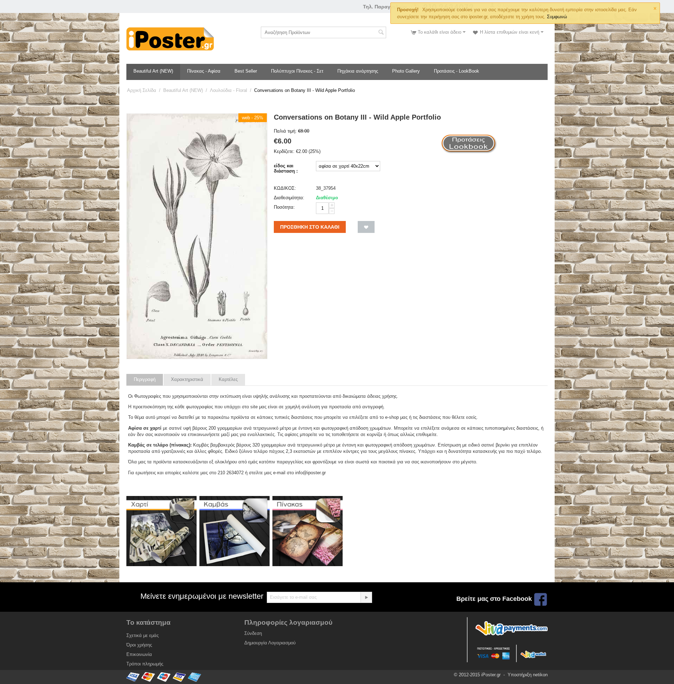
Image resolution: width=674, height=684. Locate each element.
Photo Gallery (406, 71)
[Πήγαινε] (366, 597)
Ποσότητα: (284, 207)
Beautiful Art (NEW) (153, 71)
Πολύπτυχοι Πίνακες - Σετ (297, 71)
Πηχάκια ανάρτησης (357, 71)
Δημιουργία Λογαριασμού (270, 642)
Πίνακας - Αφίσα (203, 71)
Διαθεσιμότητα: (289, 197)
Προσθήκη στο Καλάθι (309, 227)
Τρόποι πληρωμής (144, 663)
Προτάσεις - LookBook (456, 71)
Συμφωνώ (557, 16)
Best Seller (245, 71)
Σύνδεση (253, 633)
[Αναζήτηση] (380, 33)
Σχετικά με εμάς (142, 635)
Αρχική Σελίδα (141, 90)
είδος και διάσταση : (286, 168)
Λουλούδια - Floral (228, 90)
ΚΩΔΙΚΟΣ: (285, 188)
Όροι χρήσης (139, 645)
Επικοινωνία (139, 654)
